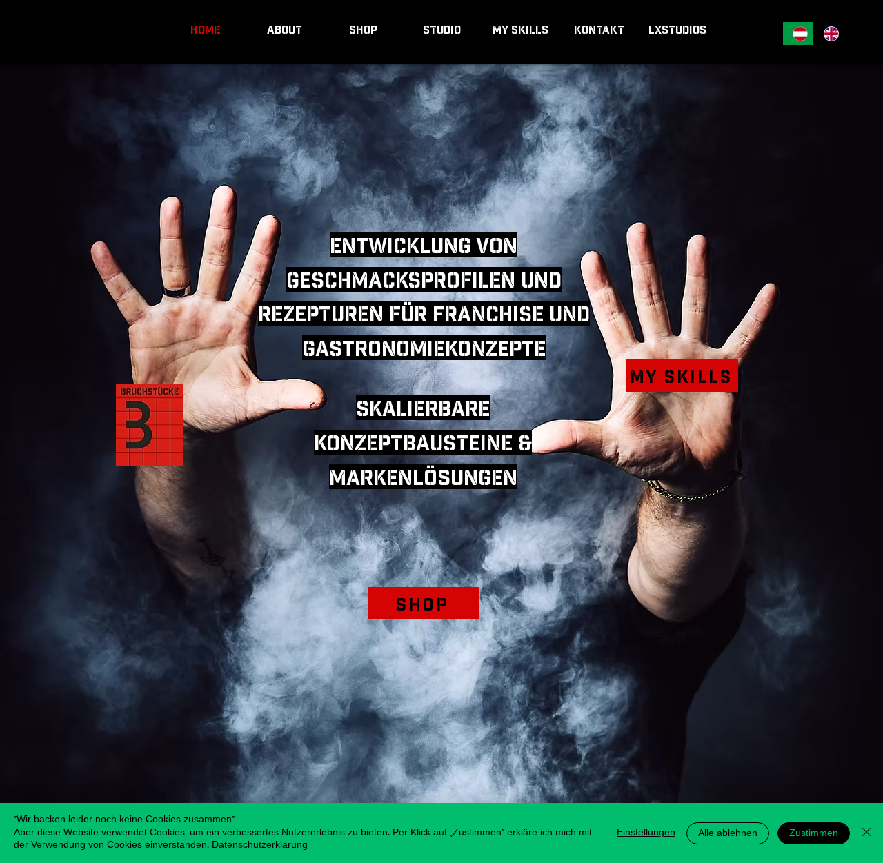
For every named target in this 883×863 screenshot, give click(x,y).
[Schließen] (866, 833)
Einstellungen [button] (646, 833)
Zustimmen (813, 834)
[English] (828, 33)
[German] (798, 33)
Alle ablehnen (727, 834)
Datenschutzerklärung (260, 845)
